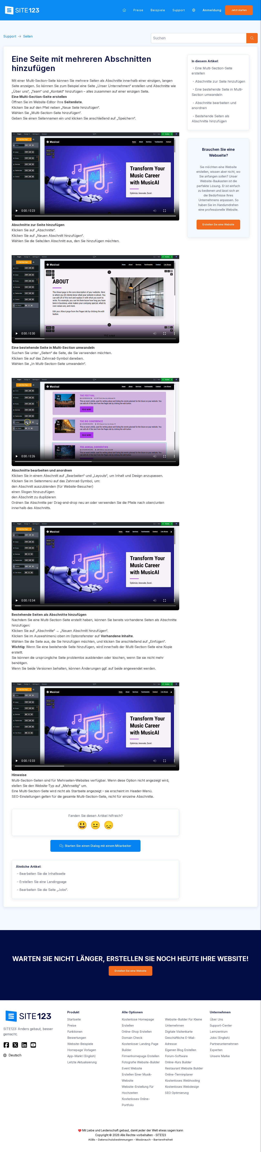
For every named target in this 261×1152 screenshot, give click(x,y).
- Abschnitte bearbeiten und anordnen (214, 105)
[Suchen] (252, 38)
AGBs (91, 1139)
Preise (138, 10)
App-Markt (81, 1056)
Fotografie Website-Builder (141, 1062)
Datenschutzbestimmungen (115, 1139)
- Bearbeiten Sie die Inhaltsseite (40, 874)
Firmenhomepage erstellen (140, 1056)
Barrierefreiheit (163, 1139)
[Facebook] (6, 1045)
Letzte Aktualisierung (82, 1062)
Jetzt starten (239, 10)
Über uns (216, 1019)
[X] (15, 1045)
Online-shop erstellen (137, 1031)
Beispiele (158, 10)
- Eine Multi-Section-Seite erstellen (212, 70)
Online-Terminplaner (179, 1074)
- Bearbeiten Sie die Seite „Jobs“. (42, 890)
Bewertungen (76, 1038)
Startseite (74, 1019)
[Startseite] (124, 10)
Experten (216, 1050)
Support (179, 10)
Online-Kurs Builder (178, 1062)
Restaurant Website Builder (184, 1068)
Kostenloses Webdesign (182, 1087)
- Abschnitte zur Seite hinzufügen (218, 81)
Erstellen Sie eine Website (218, 224)
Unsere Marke (220, 1056)
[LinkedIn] (24, 1045)
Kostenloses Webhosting (182, 1080)
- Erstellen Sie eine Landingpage (41, 882)
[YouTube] (33, 1045)
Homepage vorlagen (81, 1050)
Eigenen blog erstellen (180, 1050)
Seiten (28, 36)
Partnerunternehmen (224, 1044)
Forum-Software (176, 1056)
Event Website (132, 1068)
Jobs (220, 1038)
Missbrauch (143, 1139)
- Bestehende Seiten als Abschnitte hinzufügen (210, 118)
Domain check (132, 1038)
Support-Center (221, 1025)
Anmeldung (212, 10)
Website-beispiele (80, 1044)
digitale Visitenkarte (179, 1031)
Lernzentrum (219, 1031)
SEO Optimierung (177, 1093)
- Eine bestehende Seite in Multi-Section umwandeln (217, 92)
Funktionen (74, 1031)
